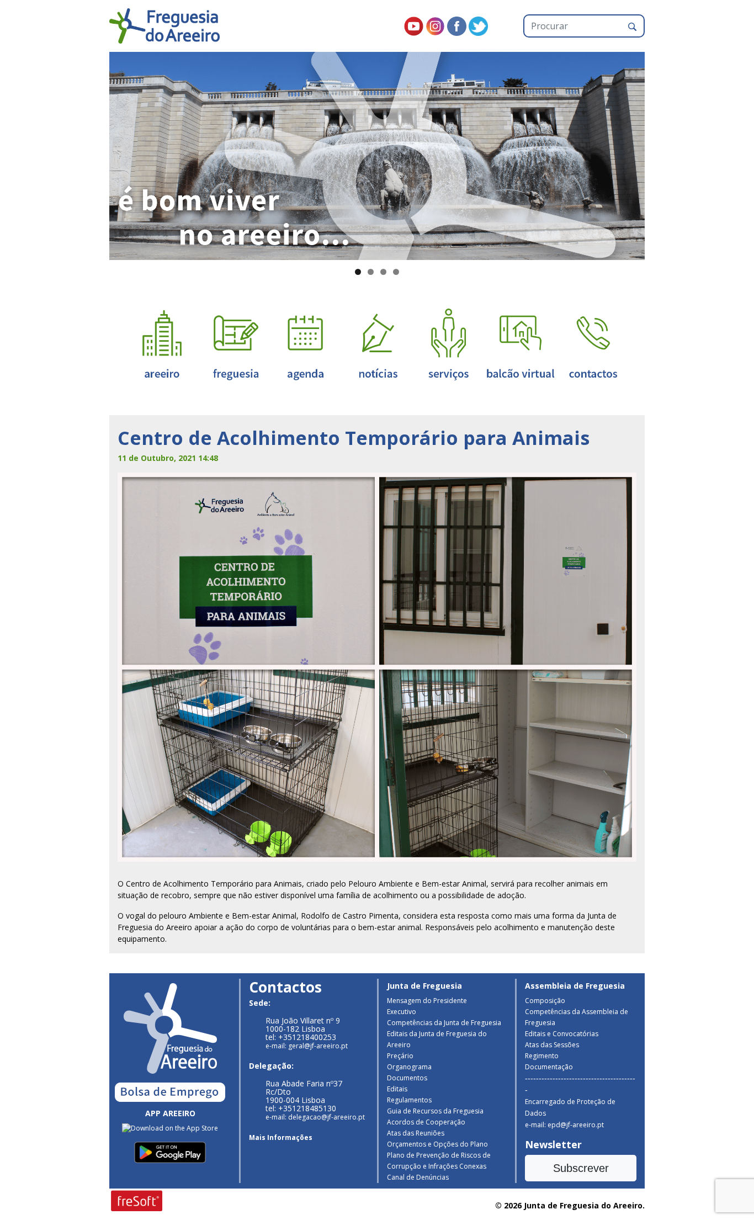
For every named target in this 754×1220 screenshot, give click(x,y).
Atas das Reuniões (415, 1133)
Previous (90, 153)
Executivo (401, 1011)
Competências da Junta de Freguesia (444, 1022)
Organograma (409, 1067)
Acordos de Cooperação (426, 1122)
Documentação (549, 1067)
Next (664, 153)
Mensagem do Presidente (427, 1000)
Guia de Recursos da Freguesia (435, 1111)
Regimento (542, 1055)
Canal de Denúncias (418, 1177)
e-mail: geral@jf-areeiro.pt (307, 1046)
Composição (545, 1000)
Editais (397, 1089)
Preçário (400, 1055)
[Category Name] (305, 343)
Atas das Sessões (552, 1044)
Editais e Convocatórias (561, 1033)
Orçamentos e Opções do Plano (437, 1144)
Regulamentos (409, 1100)
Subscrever (581, 1168)
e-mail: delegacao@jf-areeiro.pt (315, 1117)
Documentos (407, 1078)
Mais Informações (280, 1137)
